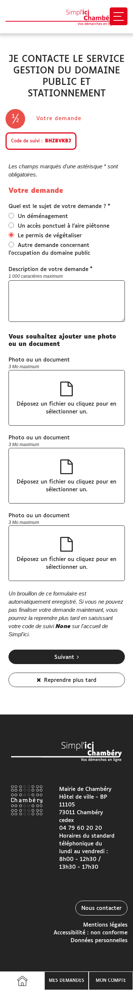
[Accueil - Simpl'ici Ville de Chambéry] (67, 16)
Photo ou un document (39, 360)
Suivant (64, 657)
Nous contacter (101, 908)
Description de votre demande (50, 269)
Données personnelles (99, 940)
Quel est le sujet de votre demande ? (59, 206)
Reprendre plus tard (70, 680)
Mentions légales (105, 925)
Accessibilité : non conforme (90, 932)
